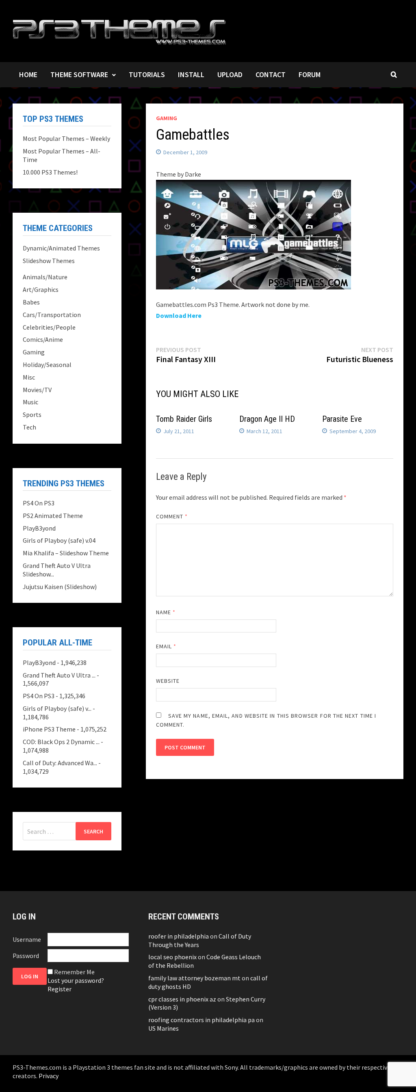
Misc (29, 377)
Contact (271, 74)
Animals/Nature (45, 277)
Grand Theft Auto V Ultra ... (59, 675)
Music (30, 402)
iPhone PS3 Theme (49, 729)
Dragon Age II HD (267, 419)
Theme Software (79, 74)
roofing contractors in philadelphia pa (201, 1020)
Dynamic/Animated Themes (61, 248)
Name (166, 612)
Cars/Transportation (52, 315)
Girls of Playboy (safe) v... (57, 708)
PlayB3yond (39, 528)
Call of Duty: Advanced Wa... (60, 763)
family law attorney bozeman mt (194, 978)
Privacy (48, 1076)
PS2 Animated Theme (53, 515)
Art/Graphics (40, 289)
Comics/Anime (43, 339)
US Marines (163, 1028)
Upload (230, 74)
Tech (29, 427)
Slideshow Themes (49, 261)
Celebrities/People (49, 327)
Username (27, 939)
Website (168, 680)
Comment (172, 516)
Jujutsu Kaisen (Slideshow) (60, 587)
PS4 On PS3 (38, 503)
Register (60, 989)
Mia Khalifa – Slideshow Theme (66, 553)
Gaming (166, 118)
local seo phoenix (172, 957)
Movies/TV (37, 390)
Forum (310, 74)
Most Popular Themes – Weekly (66, 138)
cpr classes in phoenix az (182, 999)
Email (166, 646)
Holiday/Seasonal (47, 364)
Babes (31, 302)
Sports (32, 414)
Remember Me (74, 972)
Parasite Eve (342, 419)
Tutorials (147, 74)
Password (26, 956)
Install (191, 74)
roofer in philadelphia (178, 936)
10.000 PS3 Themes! (50, 172)
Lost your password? (76, 980)
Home (28, 74)
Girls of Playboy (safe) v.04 (59, 540)
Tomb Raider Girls (184, 419)
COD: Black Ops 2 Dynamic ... (61, 742)
